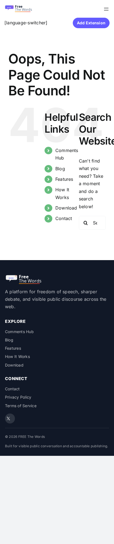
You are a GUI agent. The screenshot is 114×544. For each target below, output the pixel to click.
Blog (60, 168)
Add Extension (91, 22)
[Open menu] (106, 9)
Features (64, 179)
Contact (63, 218)
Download (66, 208)
